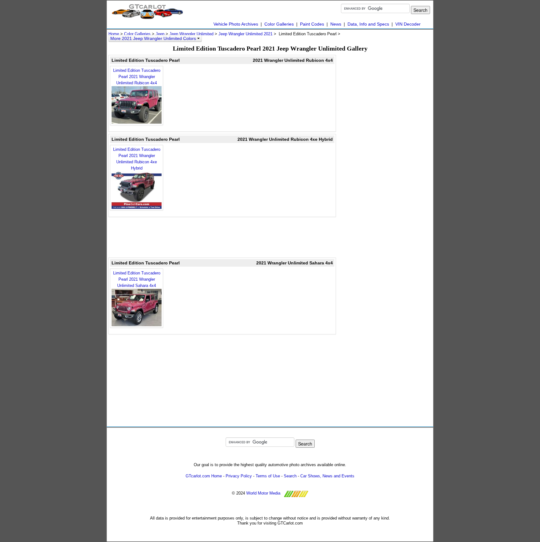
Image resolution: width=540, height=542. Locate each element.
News (335, 24)
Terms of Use (268, 476)
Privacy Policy (239, 476)
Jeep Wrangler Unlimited (191, 34)
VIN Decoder (408, 24)
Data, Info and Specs (368, 24)
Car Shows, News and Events (327, 476)
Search (290, 476)
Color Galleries (279, 24)
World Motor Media (263, 493)
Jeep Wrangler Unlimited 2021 (245, 34)
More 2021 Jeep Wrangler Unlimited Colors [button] (153, 38)
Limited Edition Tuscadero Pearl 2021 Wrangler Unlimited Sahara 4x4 (136, 279)
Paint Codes (312, 24)
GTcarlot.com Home (204, 476)
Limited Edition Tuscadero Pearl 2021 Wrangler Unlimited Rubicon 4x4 (136, 76)
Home (113, 34)
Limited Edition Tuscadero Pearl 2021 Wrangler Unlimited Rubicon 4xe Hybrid (136, 158)
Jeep (160, 34)
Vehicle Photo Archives (235, 24)
